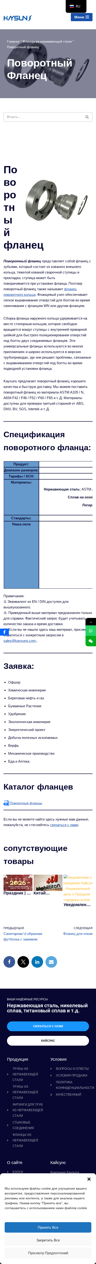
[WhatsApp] (91, 630)
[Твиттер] (23, 962)
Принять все (48, 1227)
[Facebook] (9, 962)
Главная (13, 41)
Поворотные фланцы (26, 803)
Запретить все (48, 1240)
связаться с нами (64, 825)
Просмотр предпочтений (48, 1253)
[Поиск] (87, 117)
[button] (89, 1179)
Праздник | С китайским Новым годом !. (17, 893)
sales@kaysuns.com (19, 641)
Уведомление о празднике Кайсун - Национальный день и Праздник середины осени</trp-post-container (77, 905)
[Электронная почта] (51, 962)
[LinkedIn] (37, 962)
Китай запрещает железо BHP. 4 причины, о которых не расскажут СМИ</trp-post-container (47, 893)
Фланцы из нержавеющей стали (47, 41)
